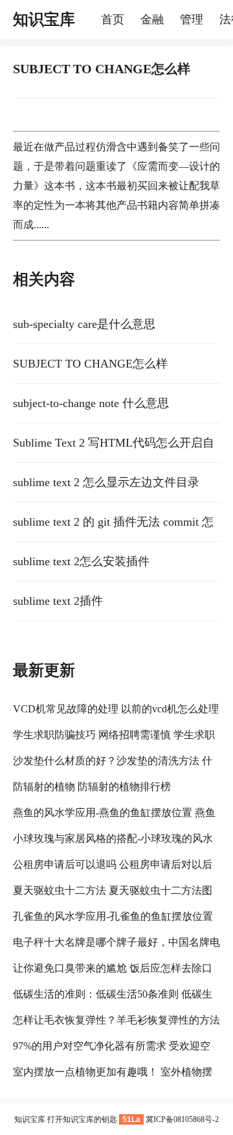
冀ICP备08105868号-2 (182, 1119)
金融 (152, 19)
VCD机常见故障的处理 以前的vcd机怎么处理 (116, 708)
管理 (191, 19)
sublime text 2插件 (58, 600)
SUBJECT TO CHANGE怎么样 (90, 363)
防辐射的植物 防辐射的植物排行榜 (92, 786)
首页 (112, 19)
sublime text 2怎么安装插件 (81, 561)
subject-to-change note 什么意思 (91, 403)
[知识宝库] (94, 19)
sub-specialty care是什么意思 (84, 324)
